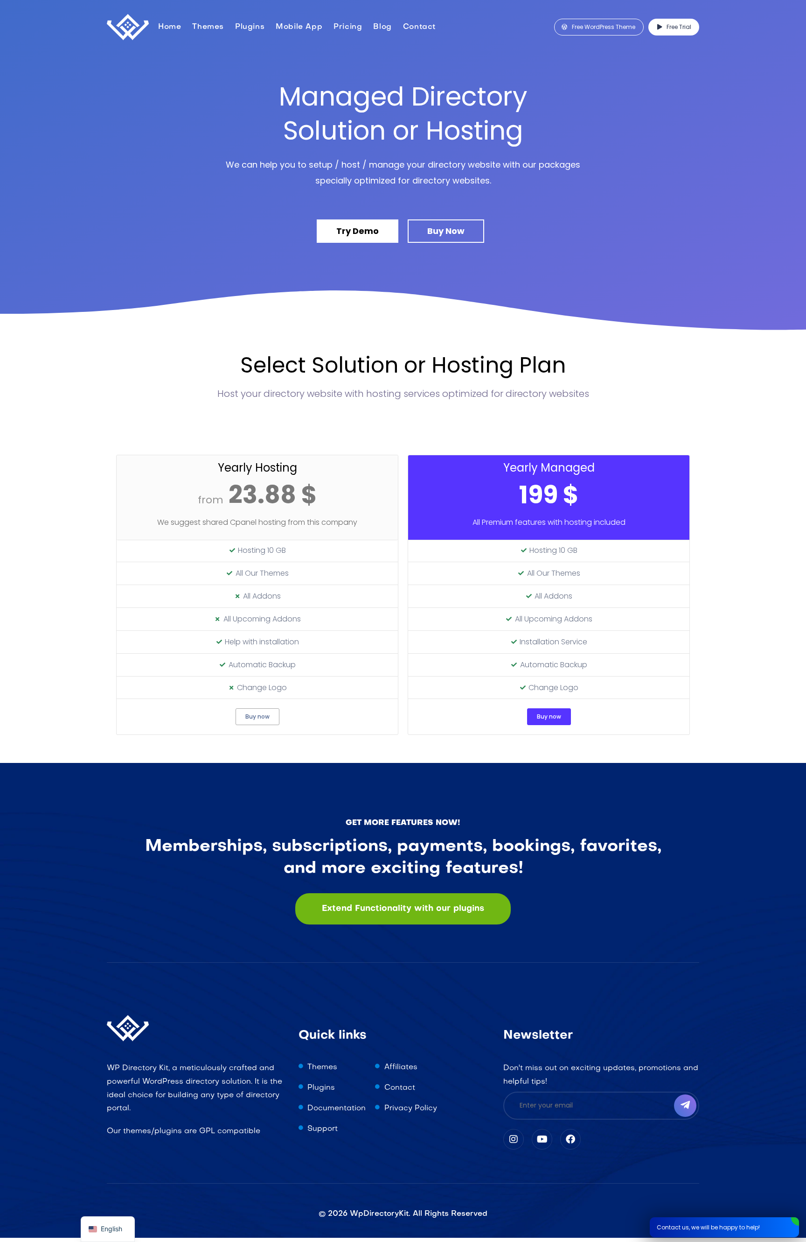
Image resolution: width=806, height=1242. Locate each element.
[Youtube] (542, 1139)
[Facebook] (570, 1139)
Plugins (249, 27)
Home (169, 27)
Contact (419, 27)
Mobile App (299, 27)
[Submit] (685, 1105)
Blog (382, 27)
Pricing (348, 27)
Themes (208, 27)
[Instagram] (513, 1139)
